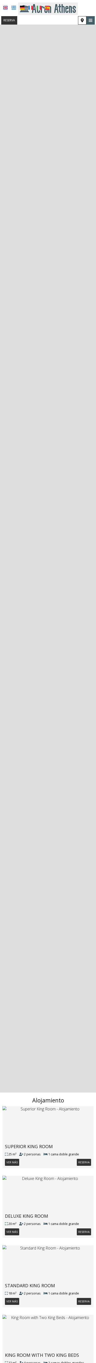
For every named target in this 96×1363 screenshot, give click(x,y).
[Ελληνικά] (13, 7)
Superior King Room (29, 1146)
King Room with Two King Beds (42, 1355)
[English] (5, 7)
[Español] (47, 7)
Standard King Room (30, 1285)
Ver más (12, 1162)
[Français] (30, 7)
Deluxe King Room (26, 1216)
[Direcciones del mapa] (82, 20)
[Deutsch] (22, 7)
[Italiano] (38, 7)
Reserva (9, 20)
